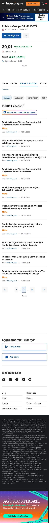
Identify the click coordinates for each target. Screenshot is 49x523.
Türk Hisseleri (38, 10)
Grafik (14, 83)
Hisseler (6, 10)
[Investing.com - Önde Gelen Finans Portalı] (14, 3)
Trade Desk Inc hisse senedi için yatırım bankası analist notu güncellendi (22, 225)
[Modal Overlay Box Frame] (24, 507)
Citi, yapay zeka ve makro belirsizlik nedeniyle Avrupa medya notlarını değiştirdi (24, 156)
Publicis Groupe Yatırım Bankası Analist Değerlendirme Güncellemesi (21, 123)
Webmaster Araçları (10, 408)
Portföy (5, 403)
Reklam (30, 398)
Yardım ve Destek (34, 403)
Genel (5, 83)
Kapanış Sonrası (10, 61)
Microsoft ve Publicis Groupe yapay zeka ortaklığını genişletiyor (22, 141)
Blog (4, 393)
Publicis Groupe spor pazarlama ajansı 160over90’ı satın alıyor (21, 188)
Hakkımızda (31, 393)
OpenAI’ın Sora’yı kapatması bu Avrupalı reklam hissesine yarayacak (22, 207)
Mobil (4, 398)
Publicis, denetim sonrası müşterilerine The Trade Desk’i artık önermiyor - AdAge (23, 272)
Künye (29, 408)
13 (32, 290)
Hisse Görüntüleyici (21, 10)
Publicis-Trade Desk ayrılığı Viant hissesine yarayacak (23, 258)
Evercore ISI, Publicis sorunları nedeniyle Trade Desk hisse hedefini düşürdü (22, 243)
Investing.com (12, 132)
